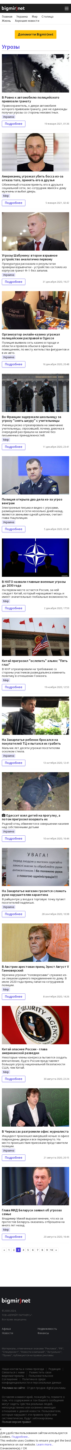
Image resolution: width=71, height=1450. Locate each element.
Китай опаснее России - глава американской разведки (24, 1051)
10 (51, 1250)
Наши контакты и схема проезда (23, 1369)
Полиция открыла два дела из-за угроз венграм (32, 501)
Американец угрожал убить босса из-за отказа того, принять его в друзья (32, 178)
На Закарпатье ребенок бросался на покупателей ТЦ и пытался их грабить (31, 741)
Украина (22, 16)
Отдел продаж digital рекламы (46, 1388)
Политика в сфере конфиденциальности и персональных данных (31, 1380)
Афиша (6, 1328)
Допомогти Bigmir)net (35, 34)
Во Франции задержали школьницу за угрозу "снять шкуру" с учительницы (31, 419)
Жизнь (6, 20)
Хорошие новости (27, 20)
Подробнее (13, 124)
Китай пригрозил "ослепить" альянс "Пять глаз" (35, 663)
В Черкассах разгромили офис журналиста (35, 1131)
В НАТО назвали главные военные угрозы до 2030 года (34, 583)
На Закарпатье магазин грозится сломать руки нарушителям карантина (34, 893)
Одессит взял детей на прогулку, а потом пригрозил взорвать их (31, 817)
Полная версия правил (16, 1422)
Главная (7, 16)
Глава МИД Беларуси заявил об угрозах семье (32, 1212)
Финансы (43, 1333)
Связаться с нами (13, 1372)
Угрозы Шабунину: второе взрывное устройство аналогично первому (30, 257)
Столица (47, 16)
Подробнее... (20, 1436)
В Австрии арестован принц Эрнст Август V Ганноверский (35, 968)
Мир (34, 16)
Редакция (54, 1369)
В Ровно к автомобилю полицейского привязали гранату (30, 99)
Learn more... (44, 1444)
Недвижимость (47, 1328)
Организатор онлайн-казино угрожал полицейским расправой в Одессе (31, 336)
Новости (7, 1333)
